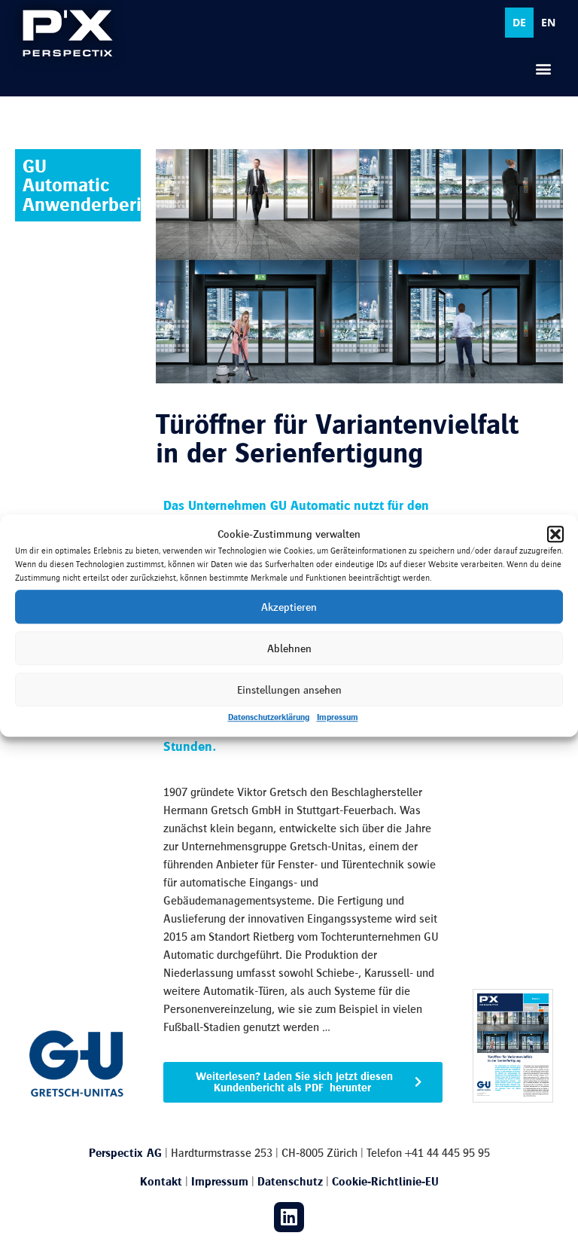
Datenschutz (290, 1181)
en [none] (548, 22)
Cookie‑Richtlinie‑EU (385, 1181)
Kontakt (161, 1181)
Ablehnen (289, 648)
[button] (555, 534)
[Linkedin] (289, 1217)
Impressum (337, 717)
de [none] (519, 22)
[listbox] (534, 23)
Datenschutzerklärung (268, 717)
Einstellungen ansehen (289, 690)
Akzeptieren (289, 607)
